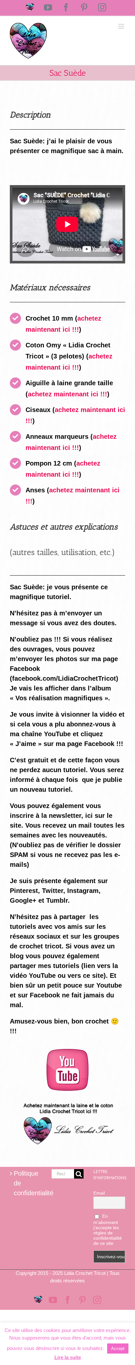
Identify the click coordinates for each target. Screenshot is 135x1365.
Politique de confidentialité (26, 1183)
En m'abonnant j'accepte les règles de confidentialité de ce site (107, 1230)
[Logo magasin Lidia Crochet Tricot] (67, 1100)
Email (99, 1193)
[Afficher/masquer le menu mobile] (121, 26)
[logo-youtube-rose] (67, 1052)
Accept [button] (118, 1348)
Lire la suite (67, 1357)
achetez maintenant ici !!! (67, 394)
